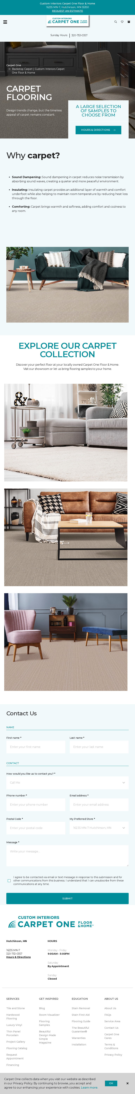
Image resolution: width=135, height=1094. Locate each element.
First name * (13, 738)
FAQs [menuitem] (107, 1014)
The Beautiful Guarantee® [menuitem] (80, 1029)
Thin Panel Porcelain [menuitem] (13, 1033)
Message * (12, 842)
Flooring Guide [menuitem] (81, 1021)
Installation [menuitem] (79, 1044)
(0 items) (129, 22)
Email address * (79, 795)
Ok (111, 1083)
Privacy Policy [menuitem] (113, 1054)
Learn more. (89, 1087)
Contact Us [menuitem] (111, 1027)
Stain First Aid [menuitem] (80, 1014)
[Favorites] (122, 22)
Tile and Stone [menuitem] (15, 1008)
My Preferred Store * (82, 819)
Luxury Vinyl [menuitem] (14, 1025)
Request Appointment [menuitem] (15, 1056)
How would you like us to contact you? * (30, 774)
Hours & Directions (95, 129)
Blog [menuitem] (42, 1008)
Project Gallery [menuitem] (15, 1041)
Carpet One (13, 65)
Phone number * (16, 795)
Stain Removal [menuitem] (81, 1008)
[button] (115, 22)
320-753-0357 (80, 35)
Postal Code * (14, 819)
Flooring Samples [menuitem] (44, 1023)
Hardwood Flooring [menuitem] (13, 1016)
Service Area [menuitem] (112, 1021)
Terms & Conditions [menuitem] (111, 1046)
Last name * (77, 738)
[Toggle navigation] (5, 22)
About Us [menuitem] (110, 1008)
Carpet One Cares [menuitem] (111, 1036)
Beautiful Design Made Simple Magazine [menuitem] (47, 1037)
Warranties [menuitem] (79, 1038)
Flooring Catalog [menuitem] (16, 1048)
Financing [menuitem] (12, 1065)
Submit (67, 898)
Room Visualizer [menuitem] (49, 1014)
